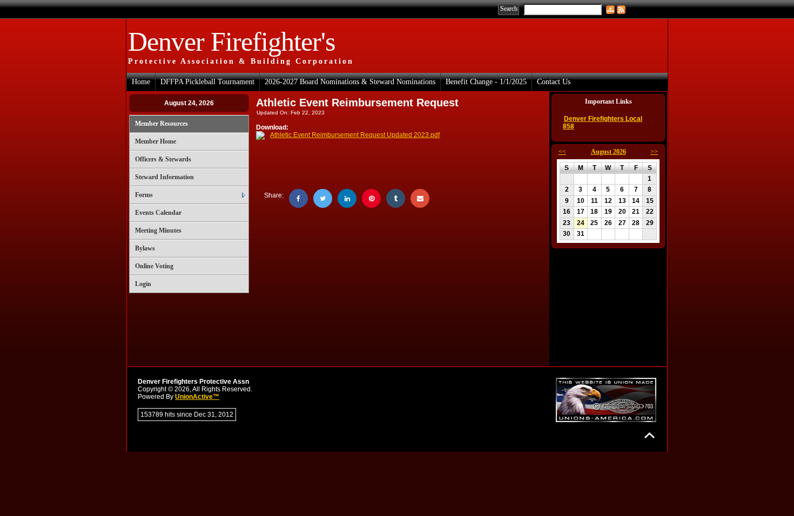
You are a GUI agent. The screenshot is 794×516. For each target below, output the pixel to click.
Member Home (155, 141)
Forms (144, 195)
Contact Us (553, 82)
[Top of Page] (649, 435)
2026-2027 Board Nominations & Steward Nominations (350, 82)
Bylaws (145, 248)
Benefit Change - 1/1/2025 (486, 82)
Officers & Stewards (163, 159)
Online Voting (154, 266)
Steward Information (164, 177)
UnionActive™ (197, 396)
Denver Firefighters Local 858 (602, 122)
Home (141, 82)
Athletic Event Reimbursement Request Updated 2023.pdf (355, 135)
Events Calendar (158, 212)
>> (654, 151)
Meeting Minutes (158, 230)
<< (562, 151)
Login (143, 284)
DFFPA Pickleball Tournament (207, 82)
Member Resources (161, 123)
